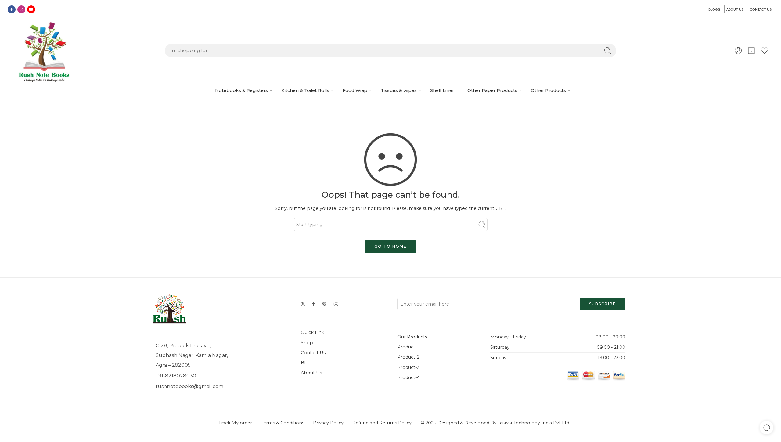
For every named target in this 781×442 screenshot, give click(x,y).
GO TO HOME (390, 246)
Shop (307, 342)
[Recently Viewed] (766, 427)
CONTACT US (761, 9)
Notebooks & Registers (241, 90)
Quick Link (312, 332)
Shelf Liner (442, 90)
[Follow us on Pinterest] (324, 303)
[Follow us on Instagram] (336, 303)
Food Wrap (355, 90)
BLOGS (714, 9)
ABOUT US (734, 9)
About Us (311, 373)
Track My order (235, 423)
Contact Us (313, 352)
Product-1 (408, 347)
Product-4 (408, 377)
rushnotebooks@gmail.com (189, 386)
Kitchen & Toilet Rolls (305, 90)
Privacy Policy (328, 423)
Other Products (548, 90)
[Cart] (751, 50)
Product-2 (408, 357)
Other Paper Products (492, 90)
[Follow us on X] (303, 304)
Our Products (412, 337)
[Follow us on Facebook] (313, 303)
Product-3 (408, 367)
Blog (306, 363)
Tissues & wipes (399, 90)
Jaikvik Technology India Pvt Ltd (533, 423)
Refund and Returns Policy (382, 423)
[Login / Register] (738, 50)
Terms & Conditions (282, 423)
